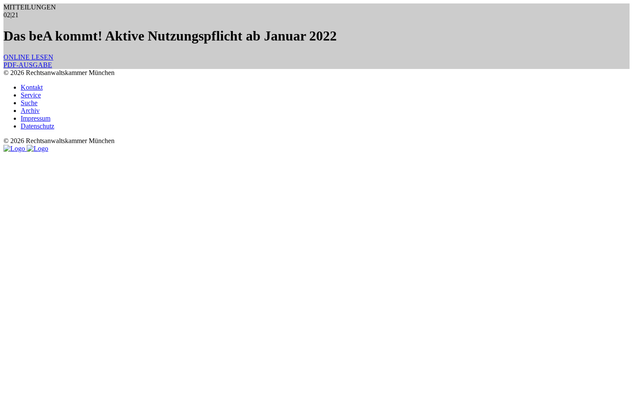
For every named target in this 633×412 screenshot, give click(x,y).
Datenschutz (37, 126)
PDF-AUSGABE (27, 65)
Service (31, 95)
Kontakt (32, 87)
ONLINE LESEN (28, 57)
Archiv (30, 110)
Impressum (35, 118)
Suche (29, 102)
